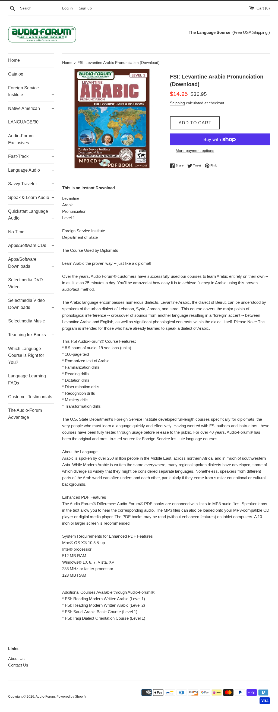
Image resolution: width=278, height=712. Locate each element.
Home (14, 60)
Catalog (15, 74)
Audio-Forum (45, 696)
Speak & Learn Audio (31, 197)
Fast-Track (31, 156)
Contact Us (18, 665)
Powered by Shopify (71, 696)
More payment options (195, 150)
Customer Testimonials (30, 396)
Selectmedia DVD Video (31, 283)
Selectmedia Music (31, 321)
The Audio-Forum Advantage (25, 414)
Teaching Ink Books (31, 334)
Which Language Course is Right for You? (26, 355)
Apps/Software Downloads (31, 263)
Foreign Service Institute (31, 91)
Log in (67, 8)
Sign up (85, 8)
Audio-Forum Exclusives (31, 139)
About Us (16, 658)
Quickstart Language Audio (31, 215)
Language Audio (31, 170)
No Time (31, 232)
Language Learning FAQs (27, 379)
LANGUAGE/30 (31, 122)
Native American (31, 108)
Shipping (177, 103)
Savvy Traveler (31, 183)
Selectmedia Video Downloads (31, 304)
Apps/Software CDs (31, 245)
